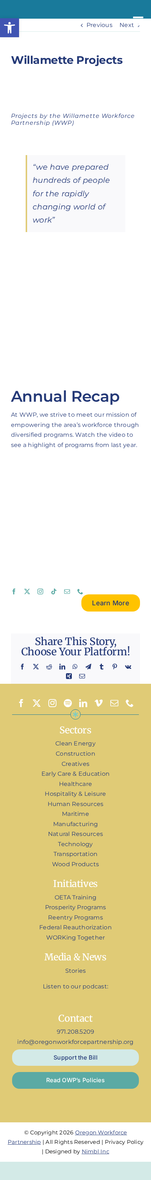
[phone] (80, 591)
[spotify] (68, 703)
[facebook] (14, 591)
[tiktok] (54, 591)
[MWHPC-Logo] (75, 365)
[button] (9, 27)
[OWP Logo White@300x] (25, 7)
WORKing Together (75, 937)
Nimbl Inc (95, 1151)
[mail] (67, 591)
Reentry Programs (75, 917)
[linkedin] (83, 703)
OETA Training (75, 897)
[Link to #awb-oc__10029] (138, 21)
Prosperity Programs (75, 907)
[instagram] (40, 591)
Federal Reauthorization (75, 927)
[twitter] (27, 591)
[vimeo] (99, 703)
